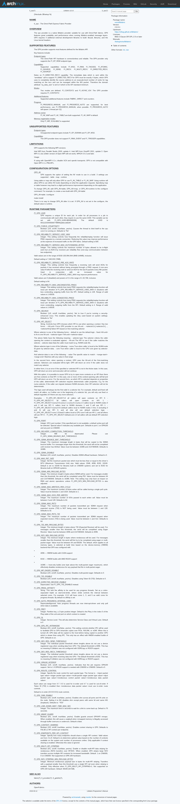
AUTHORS (35, 783)
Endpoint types (40, 56)
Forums (126, 4)
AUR (162, 4)
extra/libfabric (120, 22)
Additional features (41, 96)
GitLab (143, 4)
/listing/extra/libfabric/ (123, 42)
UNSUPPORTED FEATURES (44, 126)
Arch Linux (13, 3)
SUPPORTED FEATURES (43, 45)
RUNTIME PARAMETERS (42, 209)
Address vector (40, 113)
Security (153, 4)
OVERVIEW (35, 29)
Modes (36, 88)
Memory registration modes (44, 119)
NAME (33, 20)
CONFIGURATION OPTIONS (44, 168)
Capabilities (38, 64)
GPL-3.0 (59, 801)
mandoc (88, 797)
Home (105, 4)
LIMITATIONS (36, 144)
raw (127, 50)
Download (172, 4)
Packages (116, 4)
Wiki (135, 4)
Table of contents (119, 46)
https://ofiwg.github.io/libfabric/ (126, 32)
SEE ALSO (35, 774)
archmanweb (76, 797)
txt (124, 50)
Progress (37, 102)
